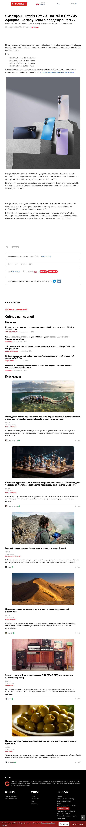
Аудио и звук (9, 361)
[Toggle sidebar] (9, 4)
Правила (59, 796)
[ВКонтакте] (59, 281)
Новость (15, 247)
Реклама (59, 803)
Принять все (64, 824)
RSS (35, 271)
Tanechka (11, 762)
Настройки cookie (63, 808)
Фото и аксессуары (11, 351)
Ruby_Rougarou (13, 440)
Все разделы (35, 799)
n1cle (9, 567)
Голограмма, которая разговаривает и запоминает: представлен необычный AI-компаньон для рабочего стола (39, 366)
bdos (9, 699)
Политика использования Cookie (66, 806)
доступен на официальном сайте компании (57, 72)
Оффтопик (8, 341)
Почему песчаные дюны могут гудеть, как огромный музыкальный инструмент (37, 610)
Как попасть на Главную (64, 801)
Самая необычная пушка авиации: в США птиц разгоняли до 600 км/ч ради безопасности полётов (37, 338)
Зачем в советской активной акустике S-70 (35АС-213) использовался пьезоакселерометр (39, 676)
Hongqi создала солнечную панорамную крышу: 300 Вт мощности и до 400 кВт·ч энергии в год (39, 328)
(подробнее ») (46, 256)
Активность (34, 803)
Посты (33, 796)
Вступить (43, 272)
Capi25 (10, 633)
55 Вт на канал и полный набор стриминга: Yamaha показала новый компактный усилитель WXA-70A (39, 357)
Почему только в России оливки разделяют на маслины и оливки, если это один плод (40, 742)
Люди (32, 801)
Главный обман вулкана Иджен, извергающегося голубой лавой (35, 548)
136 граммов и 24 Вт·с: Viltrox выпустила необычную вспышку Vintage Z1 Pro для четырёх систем (40, 347)
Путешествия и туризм (13, 556)
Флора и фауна (10, 619)
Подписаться (52, 272)
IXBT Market (35, 27)
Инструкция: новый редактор (65, 799)
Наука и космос (10, 427)
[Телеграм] (54, 281)
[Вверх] (83, 817)
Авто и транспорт (11, 332)
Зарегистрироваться (11, 796)
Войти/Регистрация (11, 799)
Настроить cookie (77, 824)
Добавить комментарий (16, 309)
